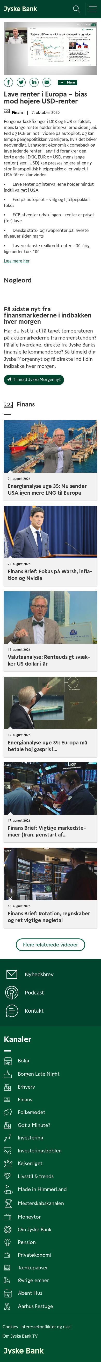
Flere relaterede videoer (50, 945)
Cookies (10, 1327)
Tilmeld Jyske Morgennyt (36, 379)
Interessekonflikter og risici (45, 1327)
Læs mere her (17, 261)
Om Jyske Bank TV (20, 1336)
